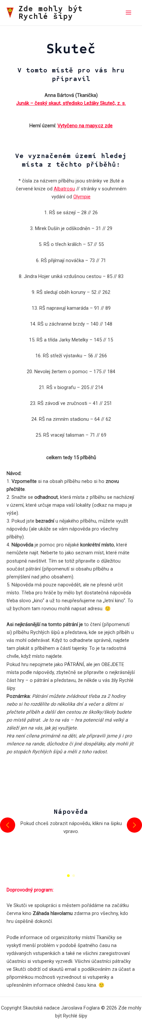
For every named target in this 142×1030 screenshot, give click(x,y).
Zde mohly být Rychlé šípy (50, 12)
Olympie (81, 197)
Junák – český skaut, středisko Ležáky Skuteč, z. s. (71, 103)
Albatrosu (64, 189)
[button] (68, 875)
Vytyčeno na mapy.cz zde (85, 126)
